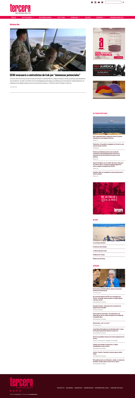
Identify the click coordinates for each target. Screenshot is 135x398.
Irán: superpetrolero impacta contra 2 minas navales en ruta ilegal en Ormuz (107, 137)
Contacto (60, 387)
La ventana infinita (99, 243)
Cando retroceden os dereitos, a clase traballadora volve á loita (105, 345)
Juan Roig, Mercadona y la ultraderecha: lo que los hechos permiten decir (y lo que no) (108, 330)
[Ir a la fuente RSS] (102, 2)
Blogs (88, 17)
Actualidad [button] (27, 17)
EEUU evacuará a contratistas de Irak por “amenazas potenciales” (45, 75)
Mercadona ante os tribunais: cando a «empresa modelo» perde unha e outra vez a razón (108, 360)
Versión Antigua (116, 387)
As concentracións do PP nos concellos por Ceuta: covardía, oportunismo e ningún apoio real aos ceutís (107, 298)
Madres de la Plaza (99, 258)
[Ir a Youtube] (99, 2)
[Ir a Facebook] (92, 2)
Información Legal (102, 387)
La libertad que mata (100, 251)
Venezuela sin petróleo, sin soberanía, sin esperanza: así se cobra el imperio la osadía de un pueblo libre (108, 315)
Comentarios (88, 387)
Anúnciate (78, 387)
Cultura (61, 17)
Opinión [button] (99, 17)
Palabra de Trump (99, 254)
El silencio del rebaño (100, 247)
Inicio (13, 17)
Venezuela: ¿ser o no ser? (101, 323)
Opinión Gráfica (117, 17)
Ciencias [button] (74, 17)
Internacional (45, 17)
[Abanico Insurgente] (109, 93)
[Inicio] (20, 8)
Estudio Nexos (33, 394)
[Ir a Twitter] (95, 2)
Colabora (69, 387)
